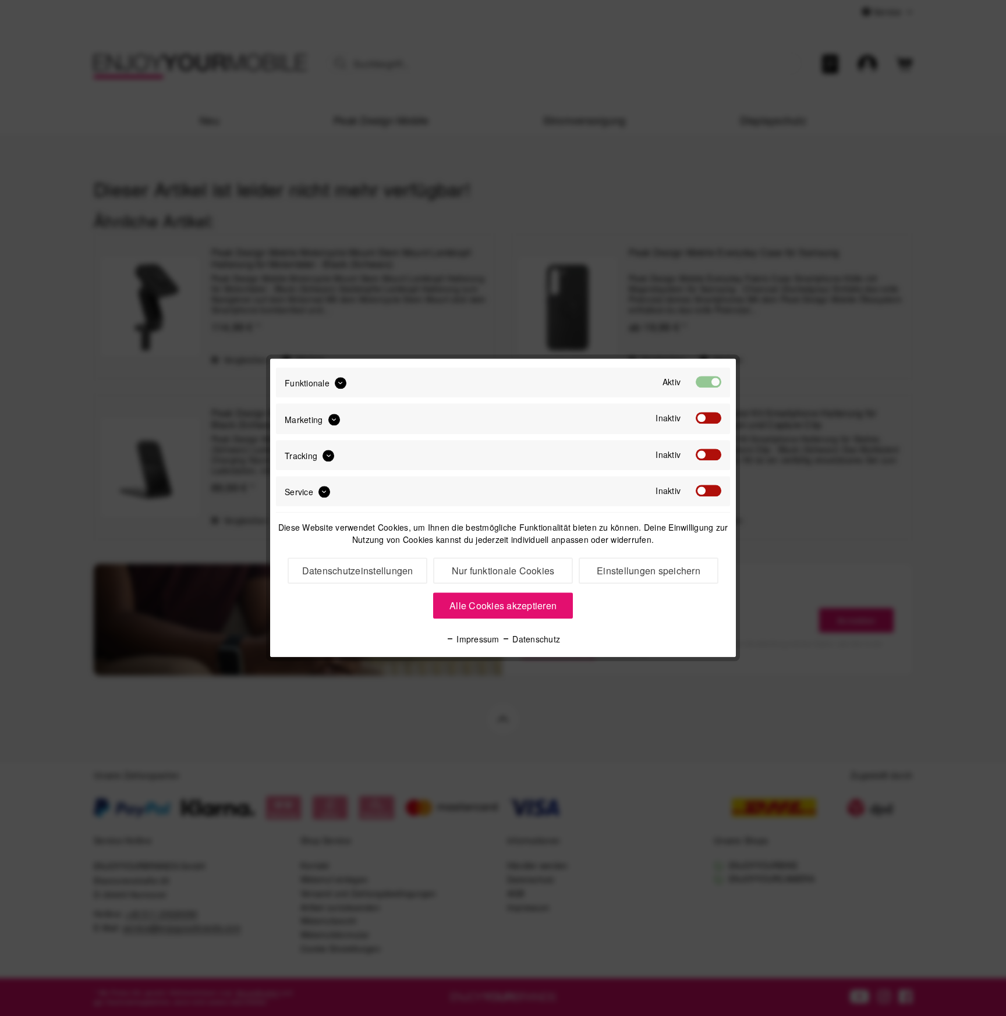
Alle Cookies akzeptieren (503, 606)
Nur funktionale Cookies (503, 571)
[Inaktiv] (708, 418)
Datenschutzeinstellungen (357, 571)
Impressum (477, 639)
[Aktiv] (708, 382)
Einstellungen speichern (648, 571)
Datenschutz (535, 639)
